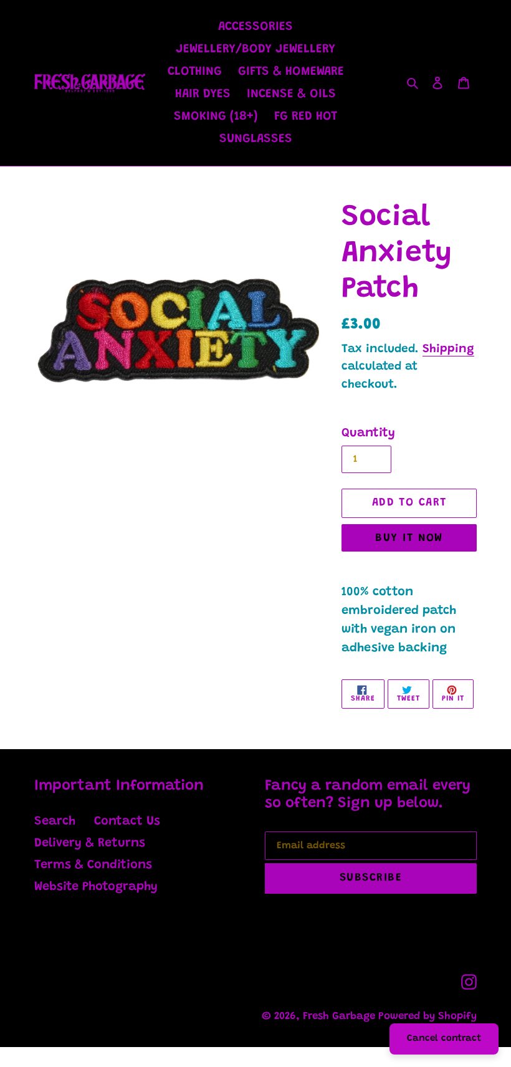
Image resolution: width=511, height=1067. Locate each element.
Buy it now (408, 538)
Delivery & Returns (89, 843)
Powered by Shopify (427, 1017)
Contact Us (127, 821)
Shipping (448, 349)
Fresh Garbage (340, 1017)
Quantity (368, 433)
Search (54, 821)
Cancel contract (444, 1038)
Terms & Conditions (93, 865)
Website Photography (96, 887)
